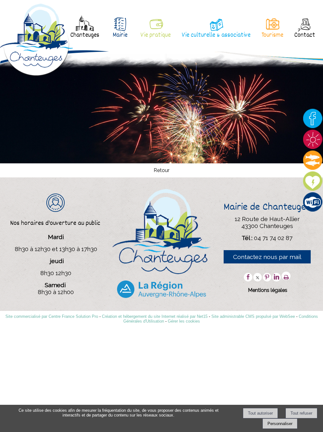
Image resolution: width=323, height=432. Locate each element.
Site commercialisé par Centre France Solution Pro (51, 316)
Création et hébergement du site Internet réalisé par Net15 (155, 316)
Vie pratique (155, 35)
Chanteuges (84, 35)
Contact (304, 35)
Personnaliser (279, 423)
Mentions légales (267, 290)
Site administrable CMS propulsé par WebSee (253, 316)
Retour (161, 170)
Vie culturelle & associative (216, 35)
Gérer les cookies (184, 321)
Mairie (120, 35)
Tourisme (272, 35)
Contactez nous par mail (267, 256)
